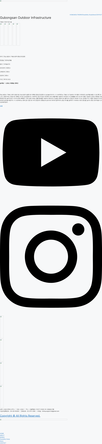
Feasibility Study (87, 14)
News (94, 14)
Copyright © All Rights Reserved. (20, 415)
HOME (72, 14)
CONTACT (99, 14)
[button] (1, 106)
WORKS (80, 14)
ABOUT (76, 14)
